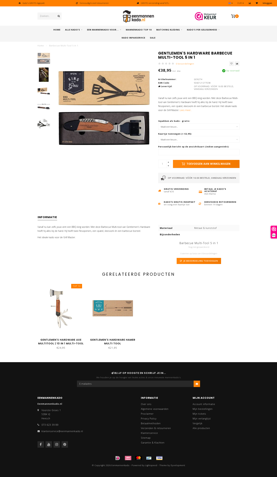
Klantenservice (149, 432)
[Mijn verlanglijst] (257, 3)
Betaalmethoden (151, 423)
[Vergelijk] (250, 3)
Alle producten (201, 428)
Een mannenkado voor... (103, 29)
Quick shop (62, 338)
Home (56, 29)
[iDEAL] (118, 458)
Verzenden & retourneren (156, 428)
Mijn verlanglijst (202, 418)
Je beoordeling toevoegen (200, 261)
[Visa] (159, 458)
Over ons (146, 404)
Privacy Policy (148, 418)
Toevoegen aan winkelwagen (208, 164)
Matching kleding (168, 29)
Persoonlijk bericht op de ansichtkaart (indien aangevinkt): (193, 146)
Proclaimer (147, 413)
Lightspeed (151, 465)
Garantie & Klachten (152, 442)
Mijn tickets (199, 413)
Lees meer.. (186, 110)
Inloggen (267, 3)
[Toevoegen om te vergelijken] (237, 63)
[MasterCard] (138, 458)
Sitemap (146, 437)
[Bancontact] (149, 458)
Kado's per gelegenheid (202, 29)
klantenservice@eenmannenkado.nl (62, 431)
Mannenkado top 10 (139, 29)
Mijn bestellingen (203, 408)
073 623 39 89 (50, 424)
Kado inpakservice (133, 37)
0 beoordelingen (185, 63)
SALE (152, 37)
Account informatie (204, 404)
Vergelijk (197, 423)
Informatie (47, 217)
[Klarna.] (128, 458)
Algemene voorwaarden (154, 408)
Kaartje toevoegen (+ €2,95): (175, 133)
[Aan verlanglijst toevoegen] (231, 63)
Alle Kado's (72, 29)
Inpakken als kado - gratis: (174, 121)
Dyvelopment (178, 465)
